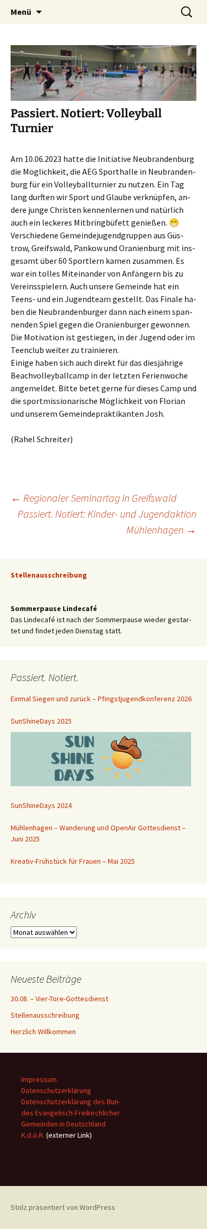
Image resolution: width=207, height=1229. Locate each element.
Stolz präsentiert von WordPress (63, 1207)
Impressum (39, 1079)
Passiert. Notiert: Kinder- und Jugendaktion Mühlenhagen (107, 521)
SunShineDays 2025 (41, 721)
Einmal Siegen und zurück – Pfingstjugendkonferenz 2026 (101, 698)
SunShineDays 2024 (41, 805)
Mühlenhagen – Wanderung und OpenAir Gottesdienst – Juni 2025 (98, 833)
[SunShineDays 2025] (101, 759)
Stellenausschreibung (45, 1015)
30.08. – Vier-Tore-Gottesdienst (59, 998)
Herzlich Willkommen (43, 1031)
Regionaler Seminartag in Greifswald (94, 497)
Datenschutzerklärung (56, 1090)
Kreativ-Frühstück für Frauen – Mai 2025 (73, 861)
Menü (21, 11)
